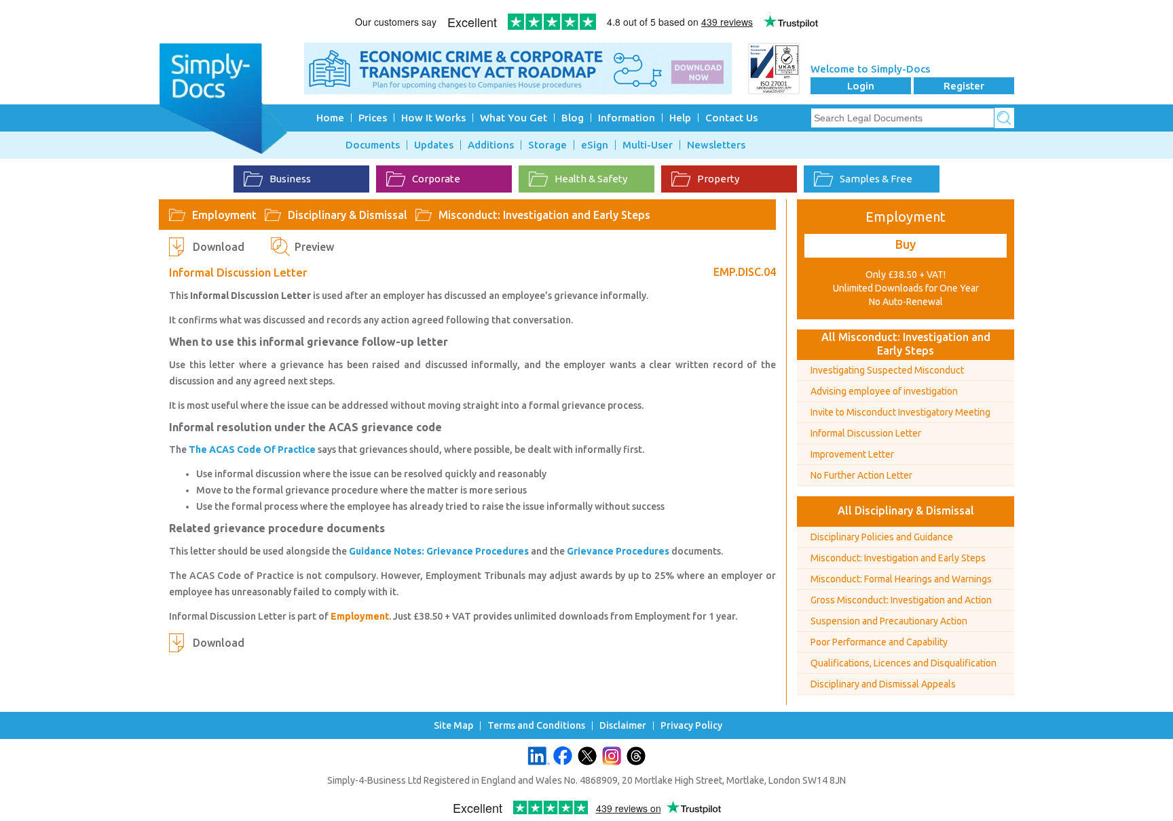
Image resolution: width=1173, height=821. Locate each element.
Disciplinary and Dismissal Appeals (883, 684)
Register (964, 86)
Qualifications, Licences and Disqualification (904, 663)
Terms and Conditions (536, 725)
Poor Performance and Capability (879, 642)
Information (626, 117)
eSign (594, 145)
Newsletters (716, 145)
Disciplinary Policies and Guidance (882, 537)
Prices (372, 117)
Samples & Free (876, 178)
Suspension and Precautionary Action (889, 621)
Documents (373, 145)
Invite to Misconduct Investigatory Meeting (900, 412)
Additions (491, 145)
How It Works (433, 117)
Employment (224, 215)
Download (218, 247)
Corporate (436, 178)
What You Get (513, 117)
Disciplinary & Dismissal (347, 215)
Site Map (453, 725)
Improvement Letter (852, 454)
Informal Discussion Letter (866, 433)
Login (860, 86)
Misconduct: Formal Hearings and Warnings (901, 579)
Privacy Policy (691, 725)
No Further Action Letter (861, 475)
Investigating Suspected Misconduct (887, 370)
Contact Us (731, 117)
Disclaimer (622, 725)
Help (680, 117)
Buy (905, 244)
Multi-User (647, 145)
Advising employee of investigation (884, 391)
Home (330, 117)
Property (718, 178)
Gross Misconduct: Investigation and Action (901, 600)
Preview (314, 247)
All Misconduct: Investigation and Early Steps (905, 344)
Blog (572, 117)
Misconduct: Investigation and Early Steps (544, 215)
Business (290, 178)
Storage (547, 145)
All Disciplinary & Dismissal (906, 510)
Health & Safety (591, 178)
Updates (433, 145)
